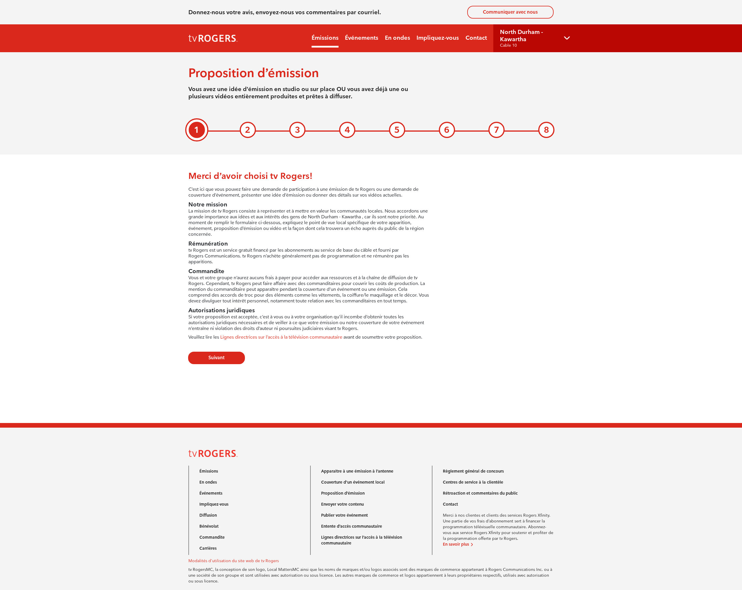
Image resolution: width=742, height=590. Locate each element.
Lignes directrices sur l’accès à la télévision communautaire (281, 337)
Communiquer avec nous (510, 12)
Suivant (216, 357)
